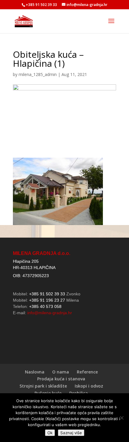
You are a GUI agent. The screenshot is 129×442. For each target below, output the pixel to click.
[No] (121, 418)
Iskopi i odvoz (89, 386)
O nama (60, 372)
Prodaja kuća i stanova (61, 379)
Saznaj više (71, 432)
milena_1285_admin (38, 74)
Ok (49, 432)
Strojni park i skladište (43, 386)
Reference (87, 372)
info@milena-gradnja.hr (49, 312)
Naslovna (34, 372)
